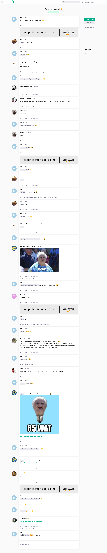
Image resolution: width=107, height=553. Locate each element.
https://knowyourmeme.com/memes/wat (31, 436)
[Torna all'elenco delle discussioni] (2, 2)
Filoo (23, 54)
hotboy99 (24, 147)
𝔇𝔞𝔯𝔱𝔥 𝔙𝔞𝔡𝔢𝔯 (26, 535)
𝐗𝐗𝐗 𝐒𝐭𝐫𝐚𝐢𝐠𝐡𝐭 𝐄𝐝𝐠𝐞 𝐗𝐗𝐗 (28, 125)
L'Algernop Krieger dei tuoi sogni (31, 79)
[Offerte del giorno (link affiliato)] (49, 36)
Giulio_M (24, 359)
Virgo (23, 383)
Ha (23, 42)
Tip (23, 331)
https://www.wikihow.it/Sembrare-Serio (31, 521)
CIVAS (24, 511)
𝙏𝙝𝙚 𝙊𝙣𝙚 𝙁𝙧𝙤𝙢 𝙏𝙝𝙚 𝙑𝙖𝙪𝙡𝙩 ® (30, 285)
